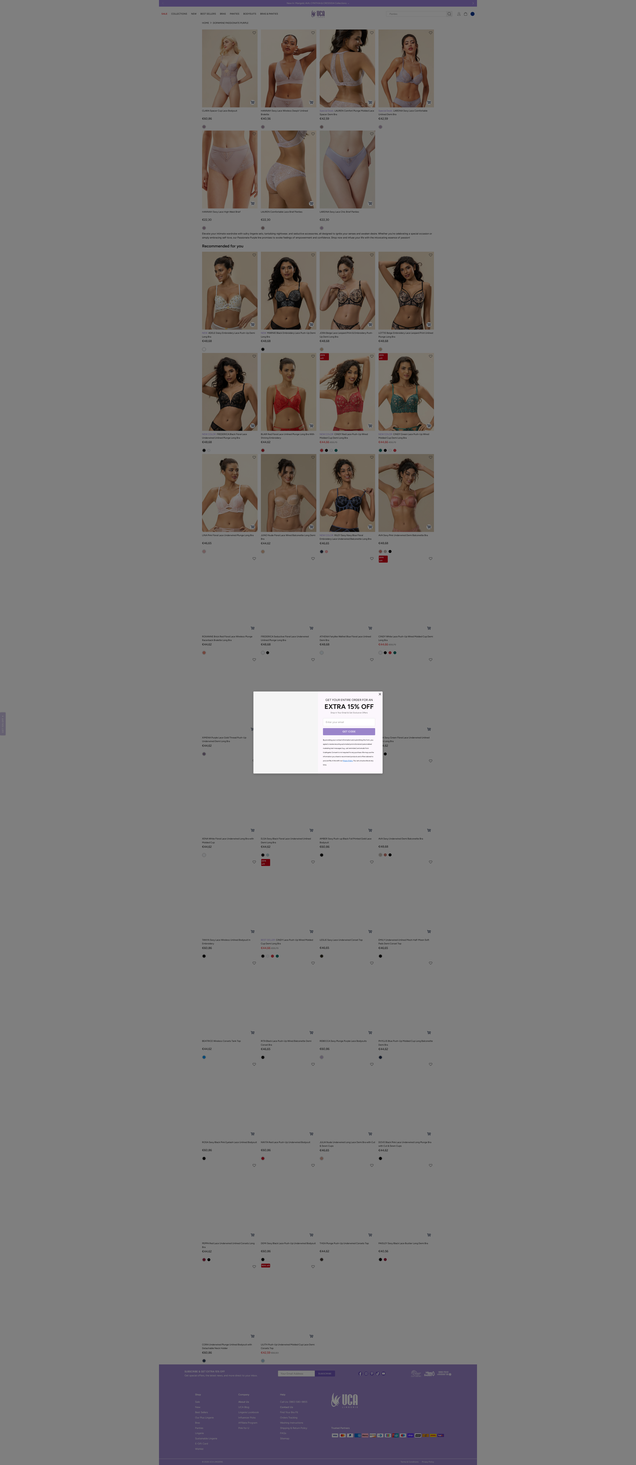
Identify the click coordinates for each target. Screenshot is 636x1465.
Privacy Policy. (348, 761)
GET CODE (349, 731)
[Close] (380, 694)
